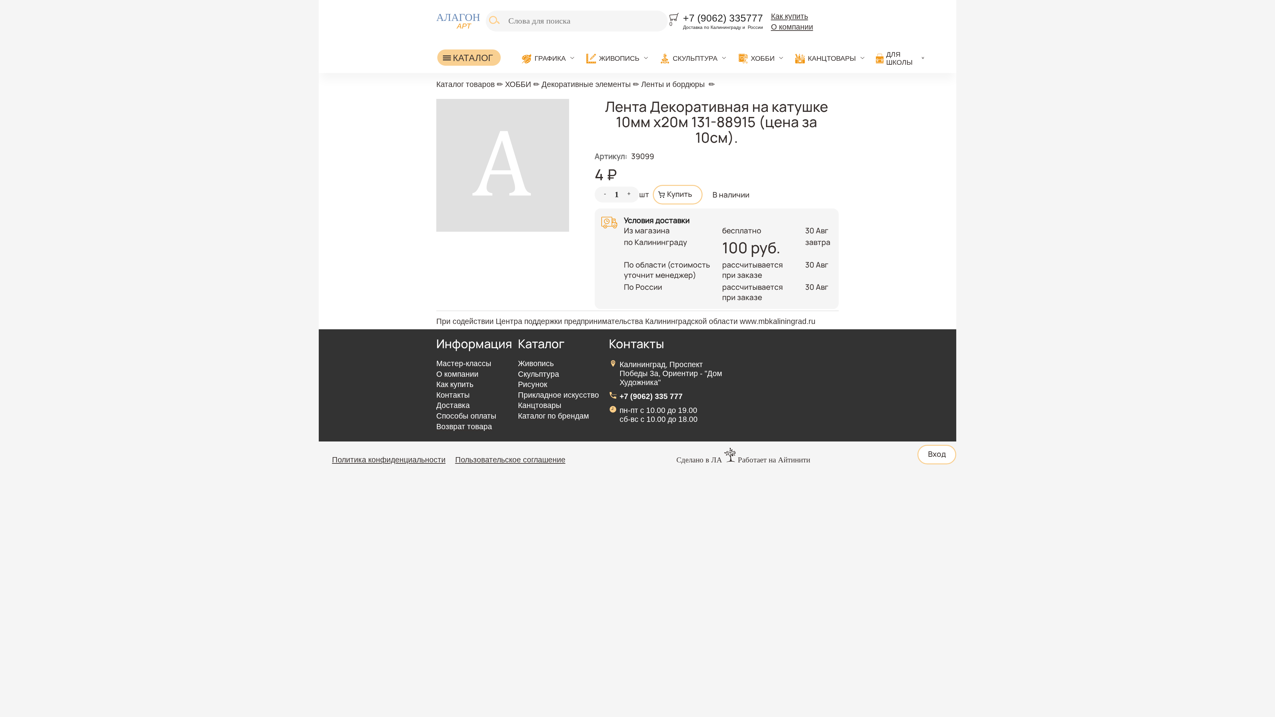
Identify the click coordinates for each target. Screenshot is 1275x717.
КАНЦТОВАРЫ (832, 58)
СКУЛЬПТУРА (695, 58)
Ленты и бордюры (673, 84)
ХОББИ (763, 58)
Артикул (611, 156)
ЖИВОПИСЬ (619, 58)
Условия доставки (657, 220)
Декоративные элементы (586, 84)
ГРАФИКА (550, 58)
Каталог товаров (465, 84)
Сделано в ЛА (699, 460)
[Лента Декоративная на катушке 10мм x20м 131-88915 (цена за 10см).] (502, 229)
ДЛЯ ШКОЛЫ (899, 58)
